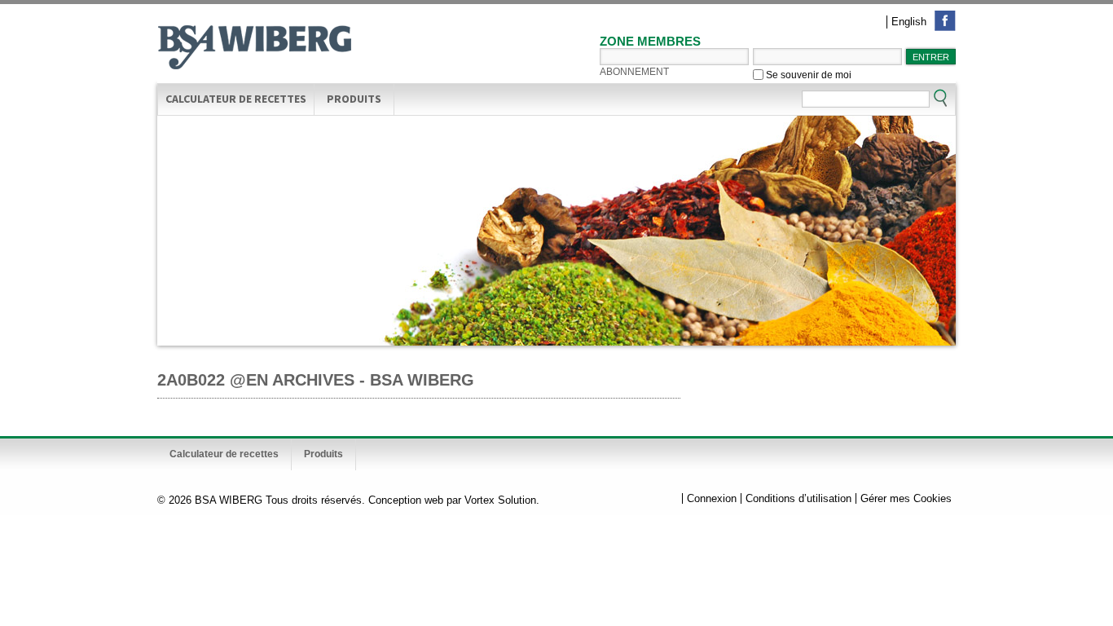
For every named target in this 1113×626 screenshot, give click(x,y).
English (908, 21)
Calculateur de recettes (236, 98)
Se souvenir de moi (807, 74)
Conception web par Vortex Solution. (453, 500)
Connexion (712, 498)
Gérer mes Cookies (906, 498)
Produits (354, 98)
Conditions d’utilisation (798, 498)
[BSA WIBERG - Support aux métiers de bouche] (255, 49)
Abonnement (634, 71)
